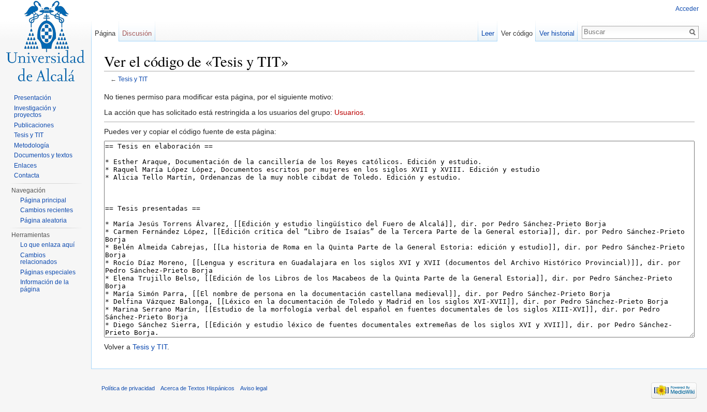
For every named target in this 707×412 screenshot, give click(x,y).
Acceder (687, 8)
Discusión (137, 33)
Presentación (32, 97)
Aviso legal (253, 388)
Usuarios (348, 112)
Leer (487, 33)
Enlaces (25, 165)
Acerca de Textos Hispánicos (197, 388)
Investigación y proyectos (35, 112)
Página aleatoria (43, 220)
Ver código (517, 33)
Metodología (31, 145)
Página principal (43, 200)
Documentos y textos (43, 155)
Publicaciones (34, 125)
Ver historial (557, 33)
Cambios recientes (46, 210)
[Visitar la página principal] (45, 41)
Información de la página (44, 285)
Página (105, 33)
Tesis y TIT (133, 79)
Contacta (26, 175)
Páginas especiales (48, 272)
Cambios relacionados (38, 259)
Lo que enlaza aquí (47, 244)
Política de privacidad (128, 388)
